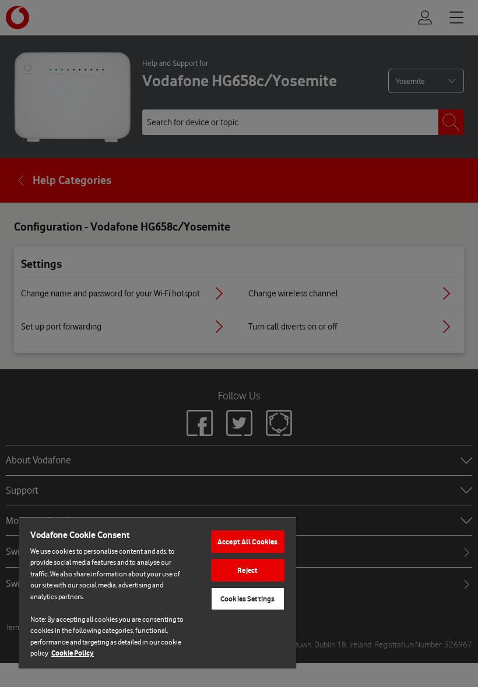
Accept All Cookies (247, 541)
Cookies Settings (247, 598)
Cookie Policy (72, 653)
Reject (247, 570)
